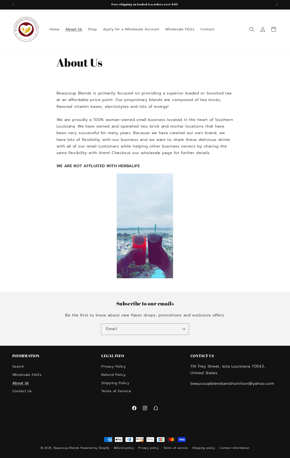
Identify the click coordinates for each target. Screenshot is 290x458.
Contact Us (22, 391)
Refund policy (124, 448)
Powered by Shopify (94, 448)
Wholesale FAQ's (27, 375)
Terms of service (175, 448)
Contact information (234, 448)
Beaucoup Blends (66, 448)
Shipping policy (204, 448)
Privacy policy (148, 448)
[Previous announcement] (13, 4)
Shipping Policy (115, 383)
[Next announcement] (277, 4)
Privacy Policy (113, 366)
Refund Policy (113, 375)
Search (18, 366)
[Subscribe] (183, 329)
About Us (20, 383)
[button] (251, 29)
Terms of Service (116, 391)
